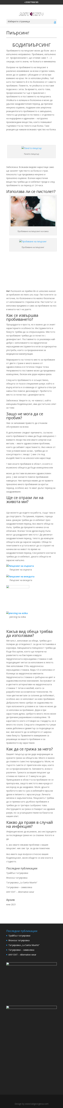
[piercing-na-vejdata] (29, 576)
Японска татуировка (16, 877)
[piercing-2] (29, 596)
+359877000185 (31, 2)
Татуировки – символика (19, 887)
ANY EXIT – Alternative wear (20, 891)
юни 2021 (11, 904)
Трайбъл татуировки (17, 873)
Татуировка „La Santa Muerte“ (21, 882)
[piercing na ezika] (29, 613)
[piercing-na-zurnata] (29, 566)
